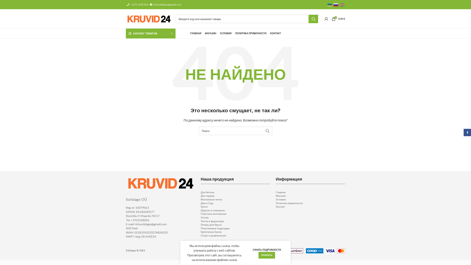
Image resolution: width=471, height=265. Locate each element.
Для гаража (207, 195)
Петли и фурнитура (212, 221)
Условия (281, 199)
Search (313, 19)
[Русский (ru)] (336, 4)
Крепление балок (211, 231)
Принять (266, 255)
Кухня (204, 206)
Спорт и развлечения (213, 235)
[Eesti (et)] (329, 4)
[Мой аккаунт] (326, 19)
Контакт (280, 206)
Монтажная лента (211, 199)
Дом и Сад (207, 203)
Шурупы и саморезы (213, 210)
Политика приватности (289, 203)
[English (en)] (342, 4)
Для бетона (207, 192)
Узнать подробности (267, 249)
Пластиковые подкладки (215, 228)
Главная (281, 192)
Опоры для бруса (211, 224)
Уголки (205, 217)
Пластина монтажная (213, 213)
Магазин (281, 195)
